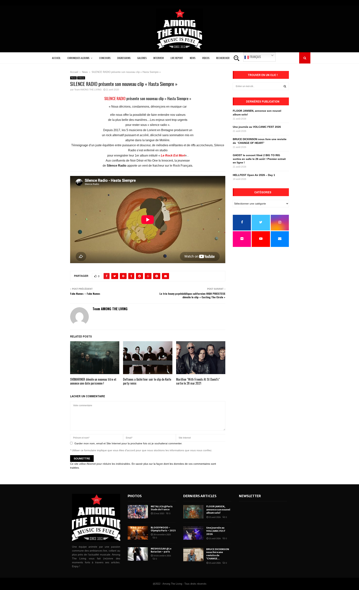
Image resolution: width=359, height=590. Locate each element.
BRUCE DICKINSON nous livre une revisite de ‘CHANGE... (217, 554)
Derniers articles (200, 496)
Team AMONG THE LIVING (88, 89)
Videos (205, 58)
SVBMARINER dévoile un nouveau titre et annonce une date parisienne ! (93, 381)
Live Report (177, 58)
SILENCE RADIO (114, 98)
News (192, 58)
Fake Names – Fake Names (85, 293)
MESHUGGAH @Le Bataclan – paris (161, 550)
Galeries (142, 58)
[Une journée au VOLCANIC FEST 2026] (193, 533)
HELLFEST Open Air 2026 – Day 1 (254, 175)
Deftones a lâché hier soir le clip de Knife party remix (147, 381)
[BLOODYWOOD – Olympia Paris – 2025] (138, 533)
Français (255, 57)
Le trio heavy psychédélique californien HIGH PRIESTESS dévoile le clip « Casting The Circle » (192, 295)
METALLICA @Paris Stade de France (162, 508)
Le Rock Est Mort (173, 155)
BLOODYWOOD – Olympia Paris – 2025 (163, 529)
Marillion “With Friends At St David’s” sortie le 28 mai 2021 (198, 381)
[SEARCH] (285, 86)
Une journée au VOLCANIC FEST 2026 (257, 126)
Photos (135, 496)
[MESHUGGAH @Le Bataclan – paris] (138, 554)
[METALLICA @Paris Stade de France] (138, 511)
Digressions (124, 58)
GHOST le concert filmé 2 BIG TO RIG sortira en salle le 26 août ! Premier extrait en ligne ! (259, 159)
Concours (105, 58)
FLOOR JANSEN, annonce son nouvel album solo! (218, 509)
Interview (158, 58)
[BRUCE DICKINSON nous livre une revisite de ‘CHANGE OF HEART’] (193, 554)
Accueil (56, 58)
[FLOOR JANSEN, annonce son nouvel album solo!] (193, 511)
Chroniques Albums (78, 58)
